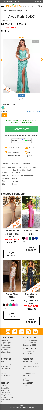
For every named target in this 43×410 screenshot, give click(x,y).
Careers (4, 402)
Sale (2, 371)
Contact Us (5, 388)
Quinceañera (6, 366)
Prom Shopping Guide (31, 364)
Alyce (28, 11)
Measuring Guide (29, 371)
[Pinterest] (28, 331)
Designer (20, 11)
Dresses (11, 11)
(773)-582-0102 (6, 1)
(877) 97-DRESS (29, 354)
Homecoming (6, 364)
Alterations (5, 390)
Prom (3, 361)
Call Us (31, 148)
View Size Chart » (34, 112)
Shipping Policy (6, 395)
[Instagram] (8, 331)
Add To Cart (21, 129)
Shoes (3, 373)
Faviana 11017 (31, 230)
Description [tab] (15, 163)
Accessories (5, 375)
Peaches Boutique (15, 407)
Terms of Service (7, 397)
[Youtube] (35, 331)
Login (25, 386)
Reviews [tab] (26, 163)
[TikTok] (21, 331)
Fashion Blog (27, 361)
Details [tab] (5, 163)
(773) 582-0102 (28, 351)
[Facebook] (14, 331)
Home (3, 11)
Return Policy (6, 393)
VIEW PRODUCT (12, 254)
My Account (38, 1)
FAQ (24, 378)
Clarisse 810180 (11, 230)
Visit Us (4, 386)
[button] (2, 6)
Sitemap (26, 380)
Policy (21, 406)
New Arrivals (5, 368)
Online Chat (15, 1)
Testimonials (5, 399)
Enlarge (21, 95)
